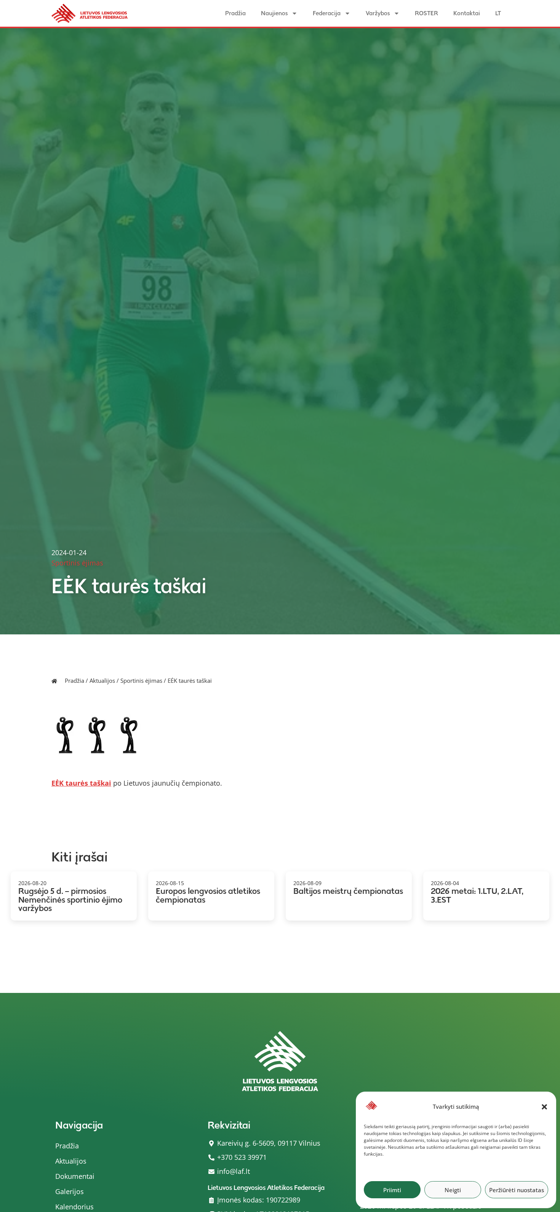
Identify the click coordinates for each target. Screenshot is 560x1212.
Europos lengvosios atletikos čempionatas (208, 895)
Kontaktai (466, 13)
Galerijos (69, 1191)
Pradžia (235, 13)
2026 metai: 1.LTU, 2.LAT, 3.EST (477, 895)
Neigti (453, 1190)
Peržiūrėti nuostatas (516, 1190)
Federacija (327, 13)
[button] (544, 1107)
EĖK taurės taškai (81, 783)
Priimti (392, 1190)
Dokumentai (74, 1176)
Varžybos (378, 13)
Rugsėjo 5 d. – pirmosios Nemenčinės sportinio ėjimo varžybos (70, 899)
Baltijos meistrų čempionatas (348, 891)
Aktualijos (102, 680)
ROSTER (426, 13)
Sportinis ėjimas (141, 680)
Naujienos (274, 13)
